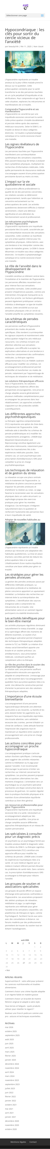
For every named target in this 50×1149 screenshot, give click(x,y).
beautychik (13, 46)
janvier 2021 (10, 1117)
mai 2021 (9, 1109)
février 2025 (10, 1055)
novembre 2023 (12, 1080)
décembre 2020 (12, 1121)
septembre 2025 (12, 1035)
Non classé (38, 46)
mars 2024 (9, 1076)
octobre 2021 (11, 1104)
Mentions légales (18, 1142)
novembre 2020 (12, 1125)
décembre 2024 (12, 1064)
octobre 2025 (11, 1031)
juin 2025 (9, 1043)
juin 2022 (9, 1092)
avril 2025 (9, 1047)
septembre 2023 (12, 1084)
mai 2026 (9, 1027)
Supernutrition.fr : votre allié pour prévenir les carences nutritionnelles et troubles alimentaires (24, 984)
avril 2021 (9, 1113)
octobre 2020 (11, 1129)
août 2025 (9, 1039)
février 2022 (10, 1096)
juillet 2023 (10, 1088)
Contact (33, 1142)
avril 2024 (9, 1072)
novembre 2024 (12, 1068)
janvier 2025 (10, 1060)
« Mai (7, 970)
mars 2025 (9, 1051)
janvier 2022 (10, 1100)
